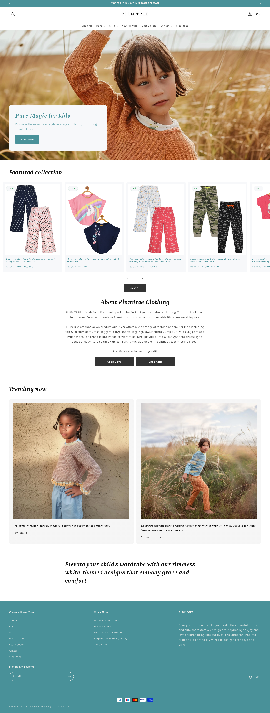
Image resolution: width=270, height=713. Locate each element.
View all (135, 287)
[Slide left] (127, 278)
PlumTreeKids (24, 706)
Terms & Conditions (106, 620)
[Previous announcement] (9, 3)
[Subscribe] (70, 676)
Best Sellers (16, 644)
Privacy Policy (102, 626)
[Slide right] (142, 278)
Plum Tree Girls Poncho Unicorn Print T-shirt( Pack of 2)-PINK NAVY (93, 260)
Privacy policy (62, 706)
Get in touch (149, 537)
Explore (18, 533)
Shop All (14, 620)
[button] (13, 14)
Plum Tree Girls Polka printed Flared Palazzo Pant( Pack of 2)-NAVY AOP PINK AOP (30, 260)
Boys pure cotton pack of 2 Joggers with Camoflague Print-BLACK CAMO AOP (215, 260)
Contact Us (101, 644)
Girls (12, 632)
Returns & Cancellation (109, 632)
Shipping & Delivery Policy (110, 638)
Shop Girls (156, 361)
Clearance (15, 656)
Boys (12, 626)
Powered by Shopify (41, 706)
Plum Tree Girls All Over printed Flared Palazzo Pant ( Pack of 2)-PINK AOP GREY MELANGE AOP (155, 260)
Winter (13, 650)
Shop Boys (114, 361)
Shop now (27, 139)
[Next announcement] (260, 3)
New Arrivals (17, 638)
